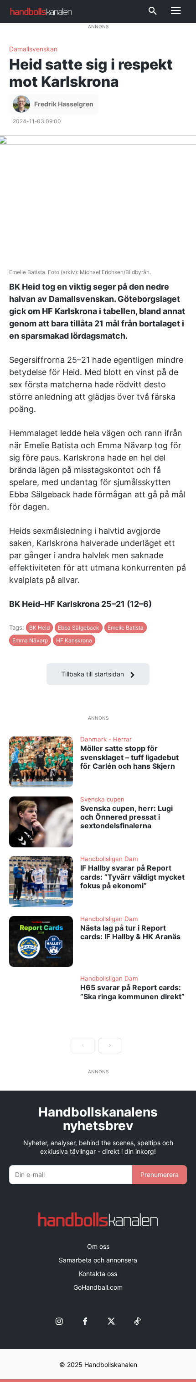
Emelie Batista (126, 627)
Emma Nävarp (30, 640)
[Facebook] (85, 1322)
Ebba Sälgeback (78, 627)
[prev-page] (83, 1045)
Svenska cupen (102, 799)
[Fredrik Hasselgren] (23, 104)
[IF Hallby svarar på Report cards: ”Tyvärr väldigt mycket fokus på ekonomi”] (41, 881)
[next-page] (110, 1045)
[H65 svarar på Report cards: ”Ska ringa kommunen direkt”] (41, 1001)
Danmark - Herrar (106, 739)
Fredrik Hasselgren (63, 104)
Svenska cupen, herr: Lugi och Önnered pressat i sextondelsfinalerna (126, 817)
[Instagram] (59, 1322)
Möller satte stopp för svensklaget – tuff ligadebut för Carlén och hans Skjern (129, 757)
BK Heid (39, 627)
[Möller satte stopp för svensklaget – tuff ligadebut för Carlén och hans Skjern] (41, 761)
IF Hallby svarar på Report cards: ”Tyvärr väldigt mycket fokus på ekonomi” (132, 876)
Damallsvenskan (33, 49)
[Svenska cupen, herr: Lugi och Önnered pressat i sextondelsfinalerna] (41, 821)
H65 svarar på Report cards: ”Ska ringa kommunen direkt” (132, 992)
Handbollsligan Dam (109, 859)
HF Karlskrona (74, 640)
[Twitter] (111, 1322)
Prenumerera (159, 1174)
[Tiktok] (137, 1322)
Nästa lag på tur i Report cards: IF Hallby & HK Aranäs (130, 932)
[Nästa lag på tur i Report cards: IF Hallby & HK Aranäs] (41, 941)
